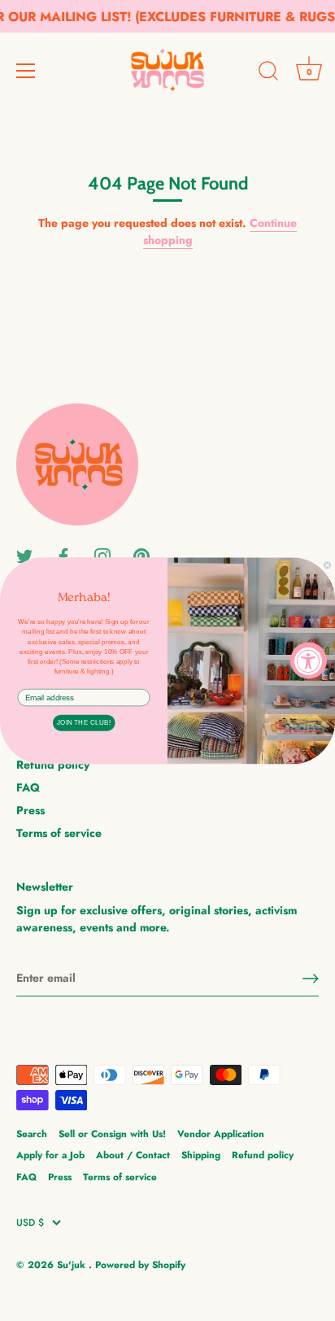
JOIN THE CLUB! (84, 722)
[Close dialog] (327, 564)
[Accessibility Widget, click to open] (308, 661)
